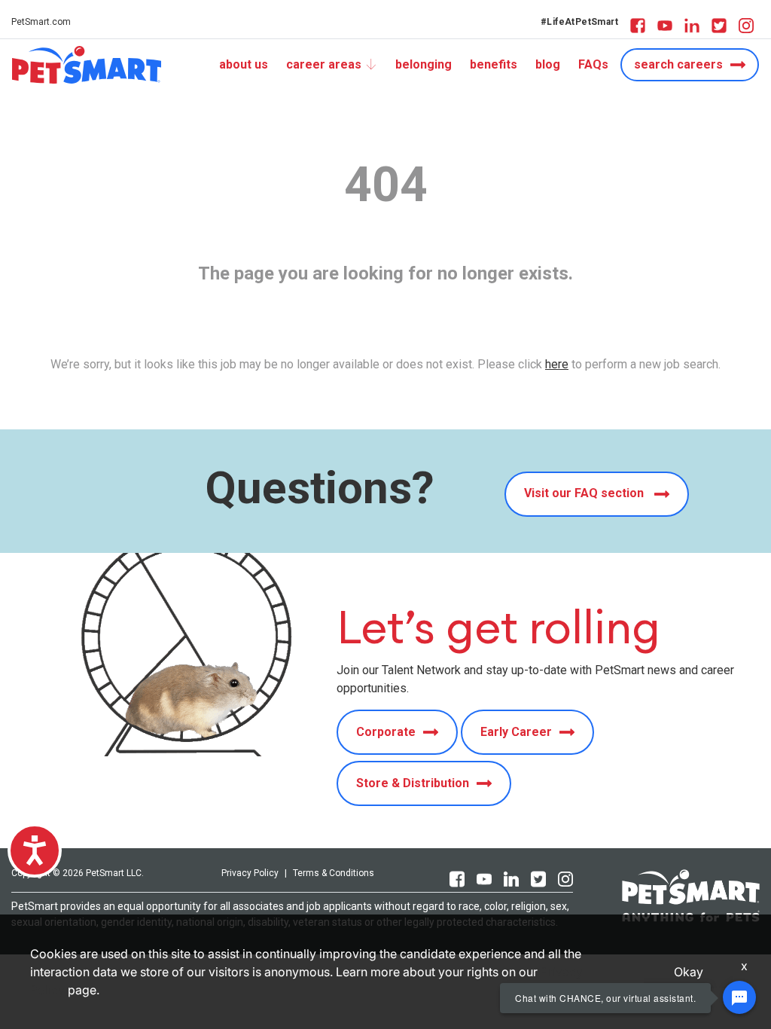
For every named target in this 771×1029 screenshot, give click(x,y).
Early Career (516, 732)
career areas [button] (323, 64)
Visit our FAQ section (585, 493)
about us (243, 64)
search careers (678, 64)
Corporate (386, 732)
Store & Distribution (412, 783)
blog (547, 64)
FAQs (593, 64)
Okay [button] (688, 971)
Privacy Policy (250, 873)
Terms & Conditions (333, 873)
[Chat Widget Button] (739, 997)
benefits (493, 64)
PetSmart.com (41, 22)
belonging (423, 64)
